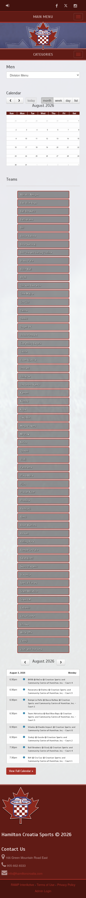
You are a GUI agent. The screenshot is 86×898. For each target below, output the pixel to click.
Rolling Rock (27, 541)
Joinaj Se (25, 376)
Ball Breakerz (27, 211)
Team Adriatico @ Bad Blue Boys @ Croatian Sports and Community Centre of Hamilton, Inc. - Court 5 (52, 717)
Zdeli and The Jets (31, 649)
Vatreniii (25, 607)
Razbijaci (25, 508)
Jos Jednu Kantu (30, 384)
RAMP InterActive (22, 885)
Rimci (23, 517)
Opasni (24, 451)
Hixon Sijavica (28, 360)
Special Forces (28, 583)
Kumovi (24, 401)
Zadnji (23, 641)
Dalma (24, 310)
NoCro (23, 442)
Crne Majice (27, 293)
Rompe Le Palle (29, 550)
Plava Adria (26, 475)
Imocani (24, 368)
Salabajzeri (26, 558)
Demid (24, 318)
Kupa (23, 409)
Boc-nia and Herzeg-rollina (36, 252)
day (68, 100)
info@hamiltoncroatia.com (25, 873)
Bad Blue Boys (28, 203)
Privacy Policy (66, 885)
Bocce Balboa (28, 236)
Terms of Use (45, 885)
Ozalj (23, 459)
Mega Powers (28, 426)
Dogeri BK (25, 327)
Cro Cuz (24, 302)
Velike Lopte (27, 616)
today (31, 100)
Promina (25, 500)
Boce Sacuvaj (28, 244)
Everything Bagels (30, 343)
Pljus (23, 484)
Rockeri (24, 533)
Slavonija (25, 575)
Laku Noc (25, 417)
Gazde (23, 351)
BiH (22, 227)
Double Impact (28, 335)
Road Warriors (28, 525)
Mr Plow (24, 434)
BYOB (23, 277)
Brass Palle (26, 261)
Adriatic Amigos (29, 194)
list (76, 100)
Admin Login (43, 891)
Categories (43, 54)
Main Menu (43, 16)
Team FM (25, 599)
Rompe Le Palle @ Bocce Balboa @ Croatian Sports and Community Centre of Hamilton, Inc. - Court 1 (52, 703)
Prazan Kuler (27, 492)
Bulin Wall (26, 269)
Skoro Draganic (29, 566)
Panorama (26, 467)
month (47, 100)
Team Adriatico (29, 591)
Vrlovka (24, 624)
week (58, 100)
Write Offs (26, 632)
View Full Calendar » (21, 771)
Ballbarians (26, 219)
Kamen (24, 393)
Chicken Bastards (30, 285)
